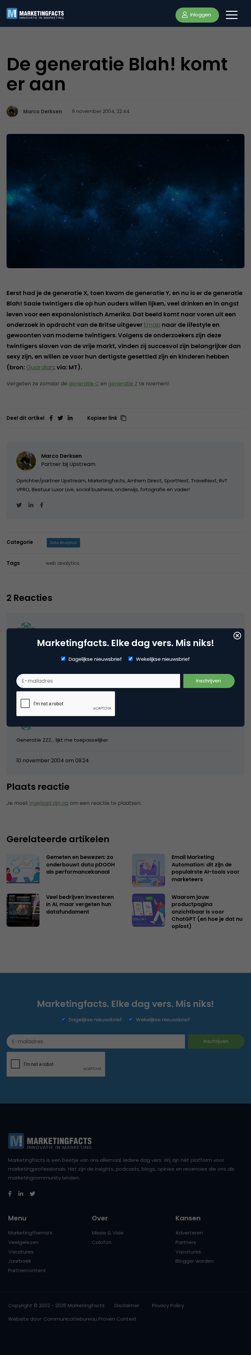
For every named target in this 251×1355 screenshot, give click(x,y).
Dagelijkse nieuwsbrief (95, 659)
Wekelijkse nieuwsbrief (163, 659)
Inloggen (200, 14)
